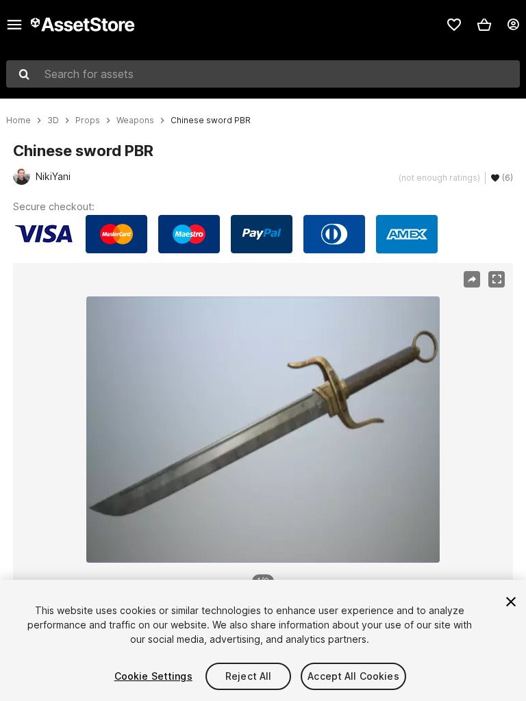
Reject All (248, 676)
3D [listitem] (53, 120)
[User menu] (513, 24)
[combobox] (263, 74)
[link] (454, 24)
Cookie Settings (153, 676)
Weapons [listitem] (135, 120)
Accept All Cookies (353, 676)
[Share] (472, 279)
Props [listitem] (87, 120)
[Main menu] (14, 24)
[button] (484, 24)
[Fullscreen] (496, 279)
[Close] (511, 602)
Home (18, 120)
